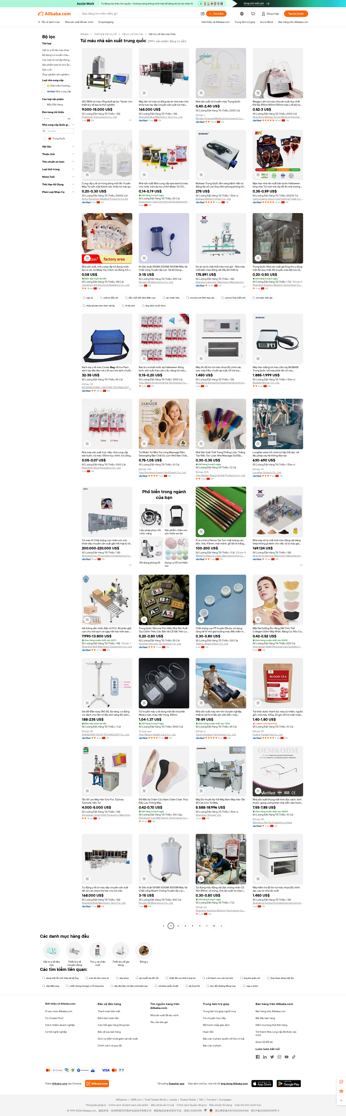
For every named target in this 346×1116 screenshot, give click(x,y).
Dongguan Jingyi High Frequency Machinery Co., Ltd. (107, 815)
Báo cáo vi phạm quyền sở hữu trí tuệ (223, 1038)
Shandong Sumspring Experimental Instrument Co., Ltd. (221, 382)
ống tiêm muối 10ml (155, 305)
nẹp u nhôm (252, 986)
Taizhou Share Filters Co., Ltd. (212, 643)
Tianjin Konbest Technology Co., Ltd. (216, 734)
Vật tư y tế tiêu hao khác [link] (162, 34)
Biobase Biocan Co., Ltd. (266, 382)
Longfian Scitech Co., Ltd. (267, 472)
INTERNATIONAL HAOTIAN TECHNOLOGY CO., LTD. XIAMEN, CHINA (107, 387)
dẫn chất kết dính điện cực (142, 298)
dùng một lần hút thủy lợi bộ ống (62, 978)
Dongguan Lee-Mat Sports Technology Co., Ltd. (164, 817)
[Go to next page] (221, 926)
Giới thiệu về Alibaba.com (60, 1003)
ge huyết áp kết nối (149, 978)
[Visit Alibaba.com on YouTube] (286, 1057)
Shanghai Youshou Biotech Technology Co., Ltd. (278, 285)
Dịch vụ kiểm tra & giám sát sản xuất (118, 1038)
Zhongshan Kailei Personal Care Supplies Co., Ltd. (278, 646)
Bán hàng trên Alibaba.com (270, 1011)
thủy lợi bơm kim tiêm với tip (100, 305)
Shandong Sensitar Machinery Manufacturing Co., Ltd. (221, 282)
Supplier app (176, 1083)
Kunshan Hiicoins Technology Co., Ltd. (160, 643)
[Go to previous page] (163, 926)
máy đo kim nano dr (99, 978)
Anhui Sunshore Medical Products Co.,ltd (105, 198)
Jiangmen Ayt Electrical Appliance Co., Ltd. (106, 285)
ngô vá (89, 298)
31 (214, 926)
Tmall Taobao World (155, 1099)
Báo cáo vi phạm (212, 1045)
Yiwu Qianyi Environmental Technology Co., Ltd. (164, 382)
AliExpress (121, 1099)
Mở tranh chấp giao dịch (216, 1025)
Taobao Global (188, 1099)
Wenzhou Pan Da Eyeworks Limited (272, 822)
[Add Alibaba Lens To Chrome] (97, 1083)
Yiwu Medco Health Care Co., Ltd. (157, 734)
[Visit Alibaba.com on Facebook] (258, 1057)
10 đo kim (130, 305)
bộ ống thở (194, 986)
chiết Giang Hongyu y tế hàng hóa (87, 986)
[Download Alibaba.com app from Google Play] (289, 1083)
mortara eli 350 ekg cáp (202, 298)
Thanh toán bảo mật (109, 1011)
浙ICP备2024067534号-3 (265, 1110)
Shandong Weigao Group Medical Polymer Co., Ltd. (278, 117)
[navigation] (58, 480)
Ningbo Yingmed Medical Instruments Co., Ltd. (221, 118)
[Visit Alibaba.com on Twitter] (272, 1057)
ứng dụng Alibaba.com (234, 1083)
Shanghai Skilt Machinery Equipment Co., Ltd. (107, 646)
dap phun (124, 978)
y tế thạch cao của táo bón (219, 978)
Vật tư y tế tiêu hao (132, 34)
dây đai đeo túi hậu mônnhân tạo (131, 986)
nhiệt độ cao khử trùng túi (182, 978)
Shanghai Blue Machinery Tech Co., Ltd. (161, 117)
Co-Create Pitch (54, 1018)
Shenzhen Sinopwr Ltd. (208, 815)
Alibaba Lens (59, 1083)
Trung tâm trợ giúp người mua (219, 1011)
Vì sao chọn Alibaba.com (58, 1011)
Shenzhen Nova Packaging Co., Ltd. (101, 467)
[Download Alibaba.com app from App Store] (262, 1083)
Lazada (173, 1099)
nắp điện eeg (52, 986)
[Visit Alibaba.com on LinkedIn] (265, 1057)
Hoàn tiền (208, 1031)
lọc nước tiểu (172, 298)
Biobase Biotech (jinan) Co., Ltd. (213, 198)
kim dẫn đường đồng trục (223, 986)
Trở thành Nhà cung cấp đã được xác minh (276, 1033)
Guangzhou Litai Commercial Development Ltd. (164, 201)
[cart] (253, 14)
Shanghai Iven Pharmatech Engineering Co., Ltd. (107, 555)
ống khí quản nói (252, 978)
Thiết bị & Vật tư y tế (105, 34)
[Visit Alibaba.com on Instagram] (279, 1057)
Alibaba (84, 34)
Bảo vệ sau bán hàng (109, 1031)
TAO (201, 1099)
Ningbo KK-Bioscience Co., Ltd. (156, 282)
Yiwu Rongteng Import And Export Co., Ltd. (162, 472)
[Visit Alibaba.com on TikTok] (294, 1057)
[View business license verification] (205, 1110)
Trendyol (211, 1099)
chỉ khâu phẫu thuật (168, 986)
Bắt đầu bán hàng (265, 1018)
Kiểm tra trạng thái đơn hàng (271, 1025)
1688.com (135, 1099)
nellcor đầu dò (110, 298)
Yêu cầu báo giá (159, 1022)
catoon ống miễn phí (235, 298)
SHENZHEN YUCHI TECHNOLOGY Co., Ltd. (105, 734)
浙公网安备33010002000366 (232, 1110)
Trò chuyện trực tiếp (214, 1018)
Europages (225, 1099)
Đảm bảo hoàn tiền (108, 1018)
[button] (202, 14)
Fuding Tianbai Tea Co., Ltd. (268, 734)
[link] (341, 1081)
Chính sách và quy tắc (110, 1045)
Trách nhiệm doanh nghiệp (60, 1025)
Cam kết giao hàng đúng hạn (114, 1025)
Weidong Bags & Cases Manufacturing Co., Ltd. (221, 555)
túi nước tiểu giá (264, 298)
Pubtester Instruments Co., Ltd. (99, 117)
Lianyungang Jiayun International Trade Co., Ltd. (278, 198)
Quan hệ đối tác (264, 1041)
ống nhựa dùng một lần (282, 978)
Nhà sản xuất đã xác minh (164, 1015)
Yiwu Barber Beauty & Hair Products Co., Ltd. (220, 475)
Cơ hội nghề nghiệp (56, 1031)
